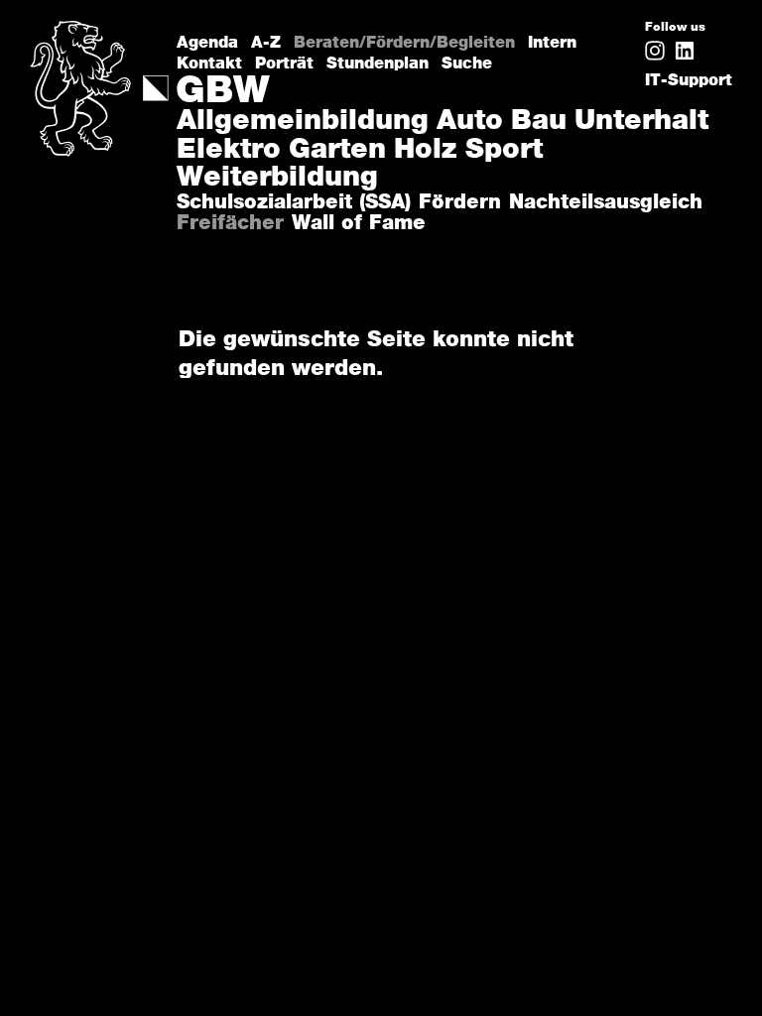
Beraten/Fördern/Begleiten (404, 43)
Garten (337, 151)
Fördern (460, 202)
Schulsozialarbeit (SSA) (294, 202)
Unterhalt (641, 122)
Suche (467, 63)
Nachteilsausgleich (605, 202)
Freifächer (230, 223)
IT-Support (688, 80)
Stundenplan (377, 63)
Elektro (229, 151)
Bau (539, 122)
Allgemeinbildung (303, 122)
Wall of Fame (359, 223)
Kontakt (209, 63)
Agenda (207, 43)
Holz (425, 151)
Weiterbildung (277, 178)
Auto (470, 122)
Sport (504, 151)
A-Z (266, 43)
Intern (552, 43)
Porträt (284, 63)
